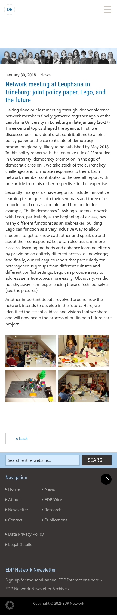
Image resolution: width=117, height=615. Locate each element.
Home (14, 489)
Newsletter (18, 509)
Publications (56, 520)
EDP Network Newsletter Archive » (37, 588)
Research (53, 509)
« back (22, 438)
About (14, 499)
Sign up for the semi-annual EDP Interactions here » (53, 580)
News (50, 489)
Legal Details (20, 544)
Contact (15, 520)
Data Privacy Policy (26, 534)
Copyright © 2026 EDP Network (58, 603)
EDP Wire (53, 499)
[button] (10, 605)
